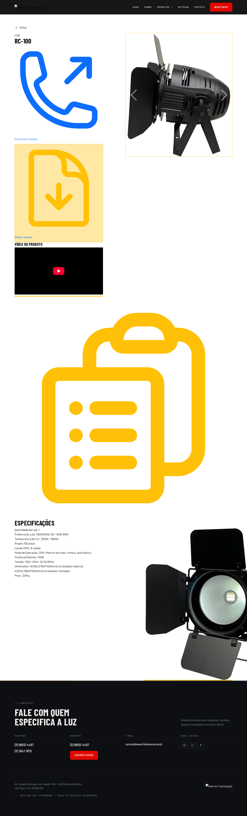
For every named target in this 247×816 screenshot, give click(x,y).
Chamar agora (84, 755)
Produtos (163, 7)
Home (136, 7)
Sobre (148, 7)
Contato (199, 7)
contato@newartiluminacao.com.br (144, 744)
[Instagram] (184, 745)
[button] (134, 95)
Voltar (23, 27)
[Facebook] (200, 745)
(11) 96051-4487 (24, 745)
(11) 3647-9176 (23, 751)
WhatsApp (221, 7)
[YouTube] (192, 745)
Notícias (183, 7)
